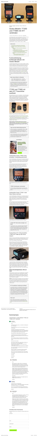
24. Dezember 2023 (14, 360)
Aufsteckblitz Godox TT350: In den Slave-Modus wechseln (20, 50)
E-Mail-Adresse (11, 423)
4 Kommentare (24, 35)
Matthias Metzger (14, 359)
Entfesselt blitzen (28, 309)
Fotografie (11, 308)
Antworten (12, 357)
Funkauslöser (31, 309)
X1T (26, 310)
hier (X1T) (27, 116)
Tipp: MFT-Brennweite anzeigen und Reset (19, 51)
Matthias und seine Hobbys (4, 1)
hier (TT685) (23, 116)
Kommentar (11, 413)
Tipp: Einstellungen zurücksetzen (18, 49)
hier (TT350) (19, 116)
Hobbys (14, 308)
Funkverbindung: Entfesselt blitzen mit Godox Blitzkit (18, 45)
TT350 (23, 310)
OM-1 (22, 310)
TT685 (25, 310)
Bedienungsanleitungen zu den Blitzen (20, 117)
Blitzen (24, 309)
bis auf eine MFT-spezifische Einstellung (21, 122)
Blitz (23, 309)
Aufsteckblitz (20, 309)
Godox (34, 309)
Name (10, 420)
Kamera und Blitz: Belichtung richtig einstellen (22, 143)
